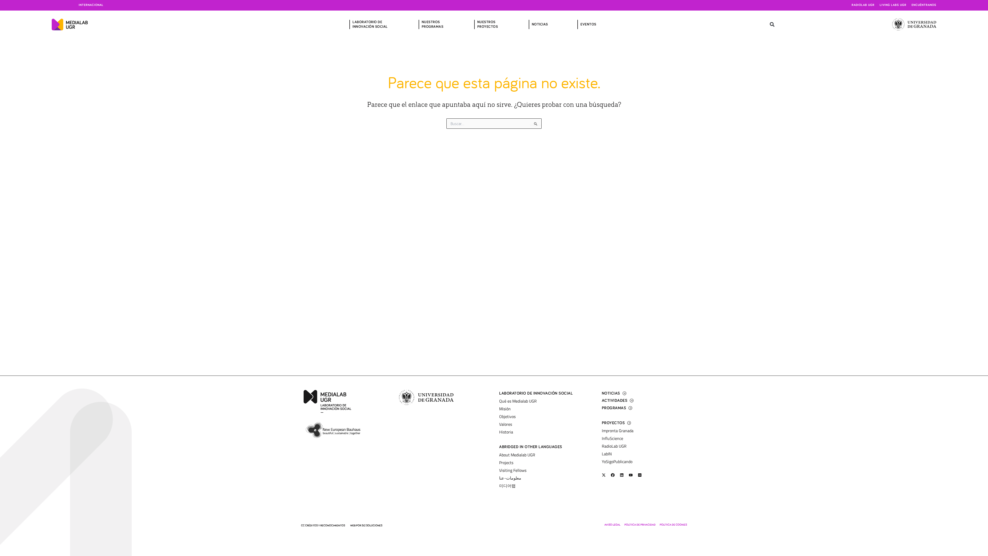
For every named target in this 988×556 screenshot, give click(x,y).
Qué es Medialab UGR (518, 401)
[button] (772, 24)
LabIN (607, 453)
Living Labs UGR (893, 5)
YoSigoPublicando (617, 461)
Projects (506, 462)
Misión (505, 408)
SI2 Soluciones (372, 525)
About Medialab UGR (517, 454)
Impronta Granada (617, 430)
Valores (505, 424)
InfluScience (612, 438)
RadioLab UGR (614, 446)
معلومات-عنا (510, 478)
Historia (506, 432)
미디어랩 (507, 485)
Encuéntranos (924, 5)
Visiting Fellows (512, 470)
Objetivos (507, 416)
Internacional (91, 5)
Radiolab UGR (863, 5)
